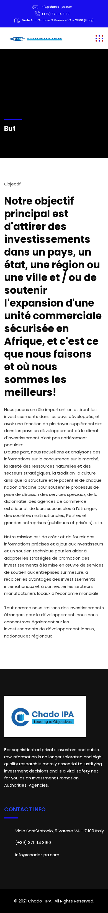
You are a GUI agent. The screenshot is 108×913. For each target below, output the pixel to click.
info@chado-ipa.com (56, 7)
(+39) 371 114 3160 (56, 14)
